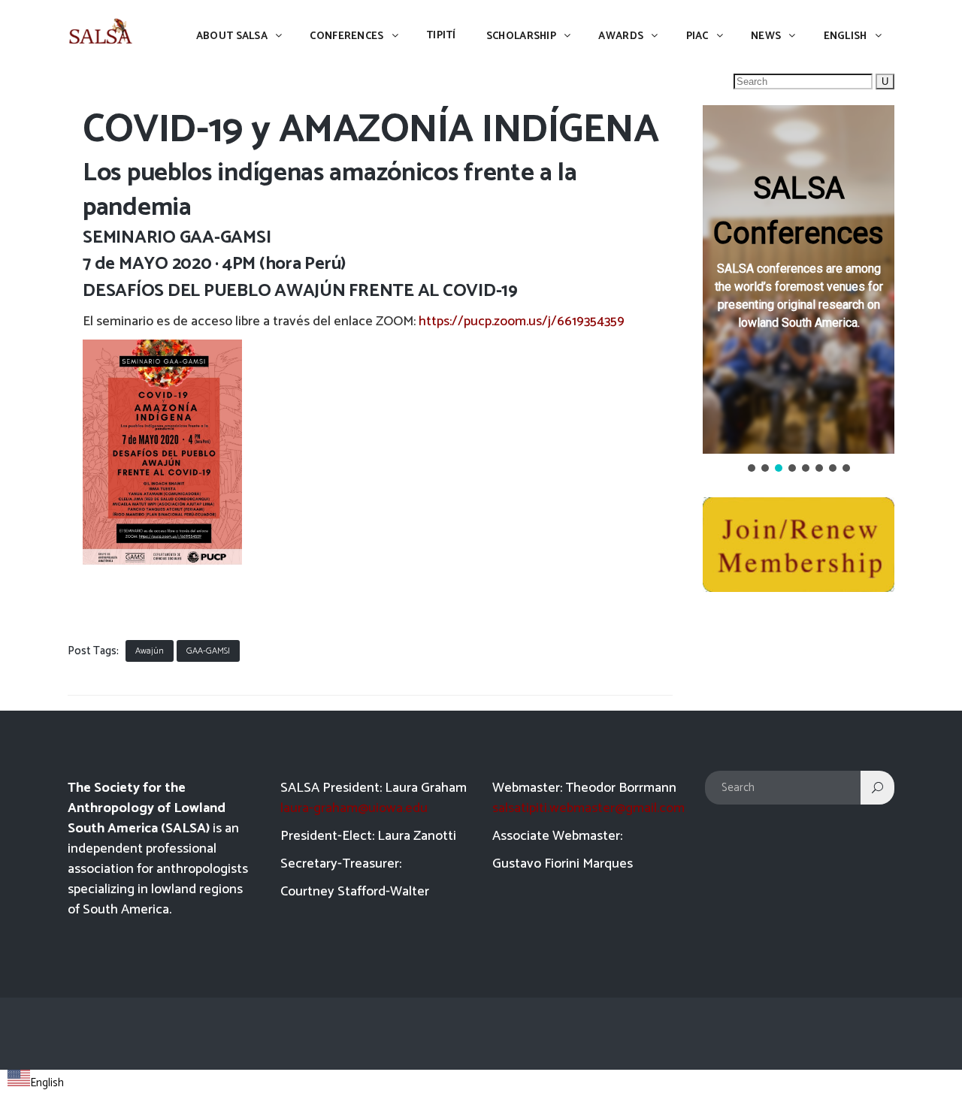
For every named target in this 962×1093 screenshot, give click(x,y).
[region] (798, 290)
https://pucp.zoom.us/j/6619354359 (522, 321)
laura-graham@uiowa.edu (354, 808)
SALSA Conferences (798, 211)
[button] (798, 279)
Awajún (149, 651)
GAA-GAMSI (208, 651)
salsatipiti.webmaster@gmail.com (588, 808)
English (47, 1082)
